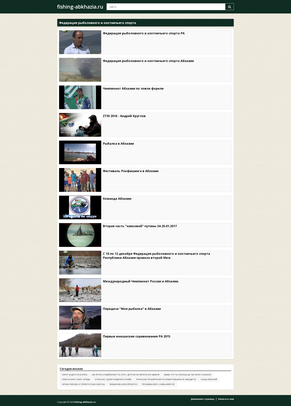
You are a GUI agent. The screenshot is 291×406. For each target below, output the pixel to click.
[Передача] (80, 318)
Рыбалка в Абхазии (118, 143)
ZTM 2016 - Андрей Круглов (124, 116)
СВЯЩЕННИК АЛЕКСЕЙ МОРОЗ (123, 384)
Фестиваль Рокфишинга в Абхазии (130, 171)
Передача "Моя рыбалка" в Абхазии (132, 309)
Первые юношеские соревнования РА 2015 (136, 336)
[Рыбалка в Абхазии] (80, 152)
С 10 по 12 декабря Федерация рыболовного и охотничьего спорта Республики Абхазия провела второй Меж (156, 256)
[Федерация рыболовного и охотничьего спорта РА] (80, 42)
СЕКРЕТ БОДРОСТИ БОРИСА (74, 374)
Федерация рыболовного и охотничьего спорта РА (144, 33)
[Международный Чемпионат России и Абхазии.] (80, 290)
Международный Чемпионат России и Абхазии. (141, 281)
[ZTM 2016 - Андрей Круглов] (80, 125)
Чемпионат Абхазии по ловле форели (133, 88)
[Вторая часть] (80, 235)
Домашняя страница (202, 399)
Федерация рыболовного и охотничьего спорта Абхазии (148, 61)
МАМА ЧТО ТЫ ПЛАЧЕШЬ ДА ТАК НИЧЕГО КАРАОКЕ (187, 374)
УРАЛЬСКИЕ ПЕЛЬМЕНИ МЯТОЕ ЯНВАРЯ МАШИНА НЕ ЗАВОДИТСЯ (166, 379)
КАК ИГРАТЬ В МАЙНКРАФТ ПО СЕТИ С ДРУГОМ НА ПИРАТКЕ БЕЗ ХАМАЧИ (125, 374)
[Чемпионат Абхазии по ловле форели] (80, 97)
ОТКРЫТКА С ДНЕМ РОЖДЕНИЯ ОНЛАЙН (113, 379)
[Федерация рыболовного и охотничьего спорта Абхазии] (80, 70)
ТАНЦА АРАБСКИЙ (209, 379)
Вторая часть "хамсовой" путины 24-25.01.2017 (140, 226)
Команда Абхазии (117, 199)
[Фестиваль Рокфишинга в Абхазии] (80, 180)
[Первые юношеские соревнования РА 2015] (80, 345)
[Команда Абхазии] (80, 207)
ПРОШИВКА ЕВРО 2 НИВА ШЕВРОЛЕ (158, 384)
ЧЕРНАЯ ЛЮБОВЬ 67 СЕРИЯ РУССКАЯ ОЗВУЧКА (83, 384)
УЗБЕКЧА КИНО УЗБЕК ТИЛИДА (76, 379)
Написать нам (226, 399)
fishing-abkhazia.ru (80, 6)
